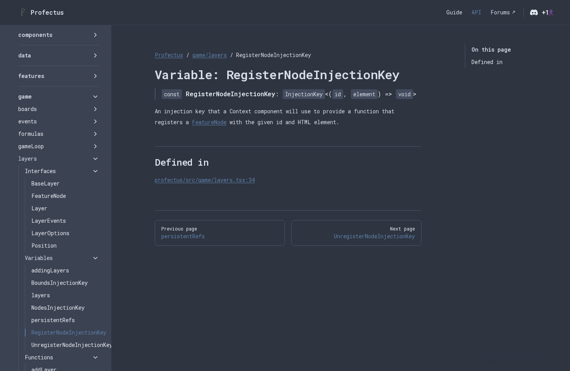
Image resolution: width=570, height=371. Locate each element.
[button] (58, 35)
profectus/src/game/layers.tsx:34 (205, 180)
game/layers (209, 55)
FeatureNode (209, 122)
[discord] (534, 12)
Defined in (487, 62)
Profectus (169, 55)
